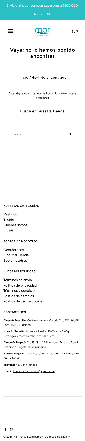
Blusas (8, 230)
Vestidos (10, 214)
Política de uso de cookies (23, 301)
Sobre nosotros (15, 260)
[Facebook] (4, 430)
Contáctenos (13, 250)
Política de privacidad (20, 285)
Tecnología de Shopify (57, 436)
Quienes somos (15, 225)
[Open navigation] (10, 31)
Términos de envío (17, 280)
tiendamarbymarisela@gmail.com (34, 371)
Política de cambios (18, 296)
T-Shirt (8, 220)
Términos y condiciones (21, 290)
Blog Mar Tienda (16, 255)
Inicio (23, 77)
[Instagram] (11, 430)
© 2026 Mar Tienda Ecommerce (22, 436)
